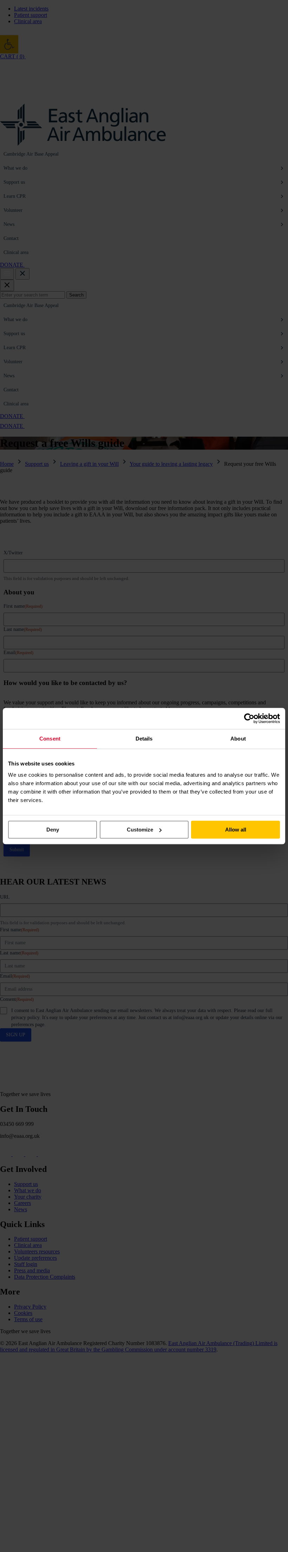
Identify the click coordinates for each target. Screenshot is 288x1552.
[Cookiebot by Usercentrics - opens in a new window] (249, 718)
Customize (140, 830)
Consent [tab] (49, 739)
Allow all (235, 830)
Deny (52, 830)
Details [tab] (144, 739)
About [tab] (238, 739)
